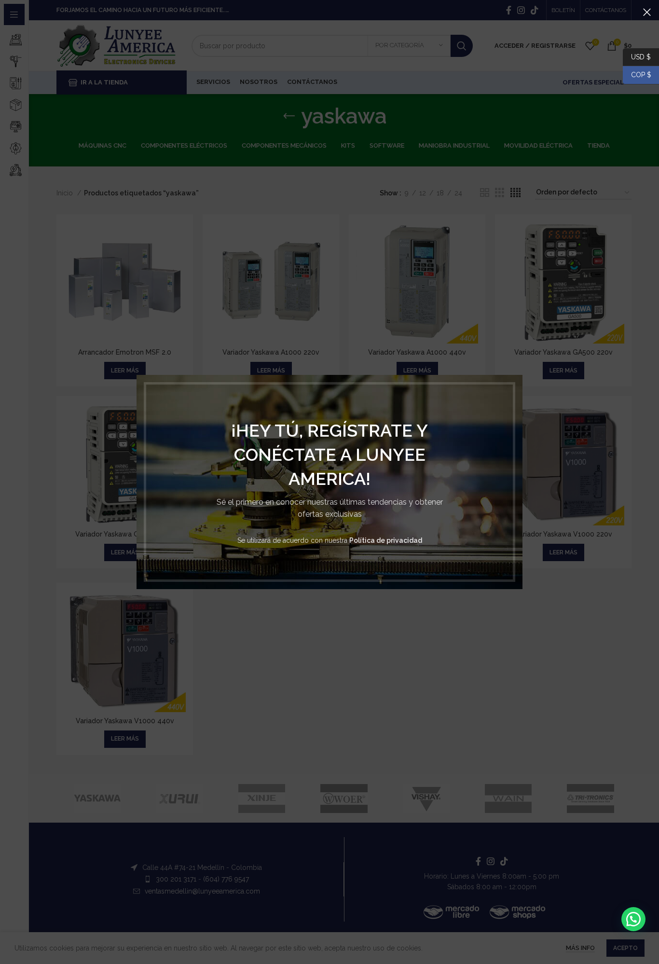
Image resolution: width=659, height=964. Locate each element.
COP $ (637, 74)
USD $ (641, 56)
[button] (633, 919)
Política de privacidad (385, 540)
